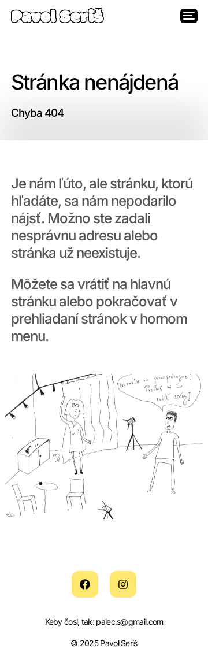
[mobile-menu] (190, 15)
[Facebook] (85, 584)
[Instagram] (123, 584)
